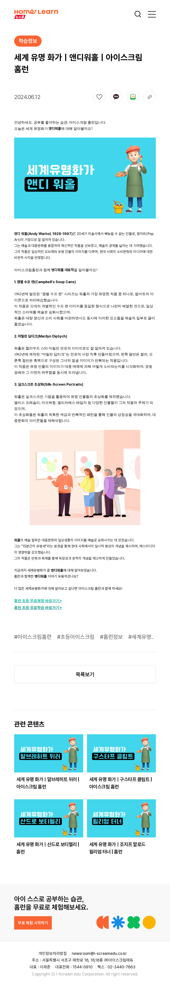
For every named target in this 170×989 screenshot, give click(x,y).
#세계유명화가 (145, 637)
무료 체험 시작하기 (33, 922)
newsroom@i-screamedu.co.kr (99, 953)
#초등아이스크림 (76, 637)
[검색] (138, 14)
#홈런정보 (112, 637)
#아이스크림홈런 (33, 637)
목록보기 (85, 674)
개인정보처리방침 (53, 953)
